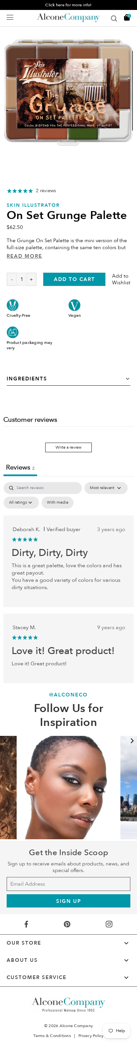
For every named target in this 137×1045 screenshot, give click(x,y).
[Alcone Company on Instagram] (109, 924)
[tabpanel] (68, 582)
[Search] (114, 18)
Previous (5, 741)
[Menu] (10, 17)
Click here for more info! (68, 5)
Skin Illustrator (33, 205)
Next (132, 741)
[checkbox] (57, 503)
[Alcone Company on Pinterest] (67, 924)
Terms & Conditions (52, 1035)
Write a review (68, 447)
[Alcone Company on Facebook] (26, 924)
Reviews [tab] (20, 467)
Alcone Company (76, 1025)
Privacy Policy (91, 1035)
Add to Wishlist (121, 279)
